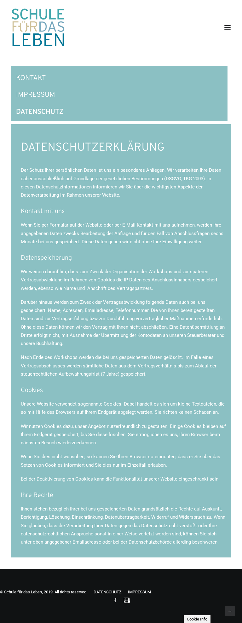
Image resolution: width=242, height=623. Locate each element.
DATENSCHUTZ (40, 112)
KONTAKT (31, 78)
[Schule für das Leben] (38, 27)
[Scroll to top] (230, 611)
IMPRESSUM (35, 95)
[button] (227, 27)
